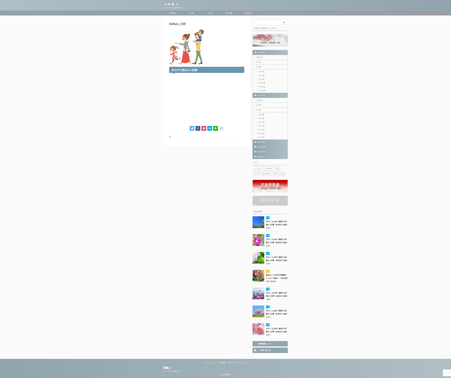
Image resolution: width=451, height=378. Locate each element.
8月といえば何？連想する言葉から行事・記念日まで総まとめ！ (276, 224)
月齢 (275, 174)
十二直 (256, 174)
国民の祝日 (266, 174)
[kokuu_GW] (209, 128)
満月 (282, 174)
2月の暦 (261, 118)
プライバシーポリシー (211, 362)
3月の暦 (261, 122)
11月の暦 (262, 87)
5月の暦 (261, 130)
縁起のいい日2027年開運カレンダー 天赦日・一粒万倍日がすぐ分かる (277, 278)
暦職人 (167, 367)
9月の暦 (261, 79)
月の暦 (191, 13)
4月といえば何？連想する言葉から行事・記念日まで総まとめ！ (276, 314)
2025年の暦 (261, 142)
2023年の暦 (261, 152)
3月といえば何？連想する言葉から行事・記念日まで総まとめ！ (276, 331)
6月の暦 (261, 133)
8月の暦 (261, 75)
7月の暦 (261, 72)
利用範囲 (223, 362)
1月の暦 (261, 115)
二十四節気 (268, 168)
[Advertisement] (206, 98)
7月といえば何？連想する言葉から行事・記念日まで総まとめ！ (276, 242)
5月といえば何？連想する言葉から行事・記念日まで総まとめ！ (276, 296)
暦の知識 (229, 13)
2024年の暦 (261, 147)
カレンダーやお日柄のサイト (172, 371)
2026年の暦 (261, 52)
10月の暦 (262, 83)
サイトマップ (243, 362)
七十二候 (257, 168)
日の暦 (210, 13)
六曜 (277, 168)
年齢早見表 (248, 13)
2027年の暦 (261, 95)
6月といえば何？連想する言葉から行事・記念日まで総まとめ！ (276, 260)
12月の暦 (262, 90)
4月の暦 (261, 126)
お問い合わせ (232, 362)
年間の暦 (173, 13)
